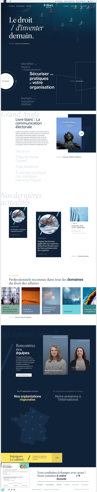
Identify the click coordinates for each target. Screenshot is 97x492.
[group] (27, 300)
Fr (4, 1)
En (7, 1)
